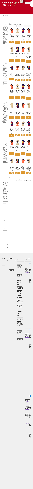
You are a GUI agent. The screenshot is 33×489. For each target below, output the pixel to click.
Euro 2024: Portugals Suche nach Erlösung (5, 220)
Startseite (3, 8)
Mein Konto (3, 265)
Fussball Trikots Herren (19, 282)
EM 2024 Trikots (11, 269)
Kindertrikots (8, 8)
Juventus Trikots (21, 318)
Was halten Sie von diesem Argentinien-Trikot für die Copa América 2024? (5, 223)
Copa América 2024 (12, 270)
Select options (12, 42)
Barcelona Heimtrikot (19, 265)
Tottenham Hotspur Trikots (20, 339)
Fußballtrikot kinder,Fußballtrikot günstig (11, 3)
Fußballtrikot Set (19, 305)
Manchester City (11, 265)
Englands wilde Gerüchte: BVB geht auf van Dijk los (5, 236)
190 (28, 180)
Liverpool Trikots (19, 322)
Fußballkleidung (19, 286)
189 (26, 180)
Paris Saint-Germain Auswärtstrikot (20, 328)
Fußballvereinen (15, 8)
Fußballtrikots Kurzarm (20, 306)
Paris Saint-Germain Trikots (19, 330)
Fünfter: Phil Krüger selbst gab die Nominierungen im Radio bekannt (5, 227)
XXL (3, 248)
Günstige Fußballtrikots (20, 313)
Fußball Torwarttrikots (20, 287)
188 (24, 180)
